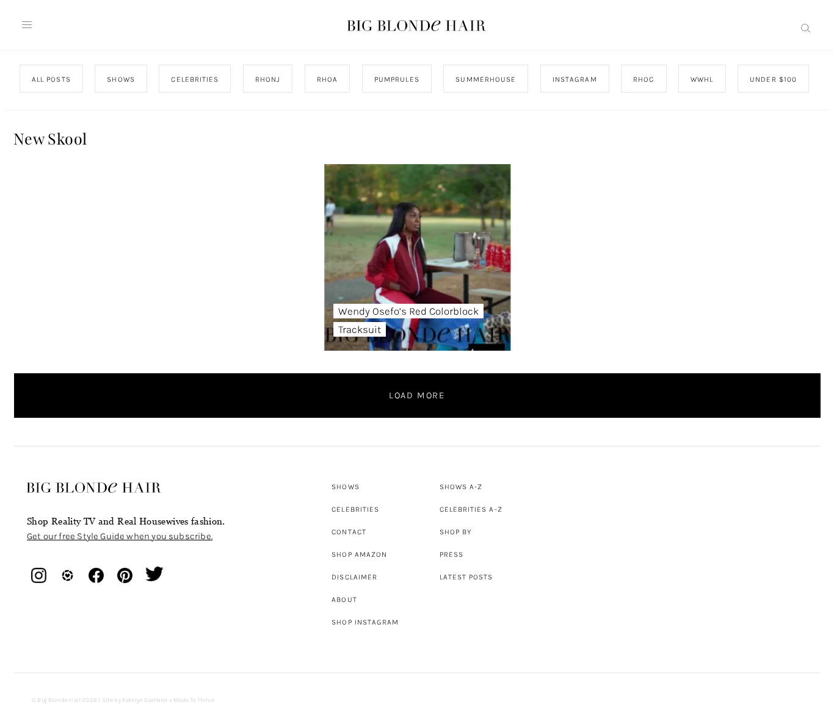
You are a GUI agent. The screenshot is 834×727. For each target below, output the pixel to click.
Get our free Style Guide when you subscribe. (119, 536)
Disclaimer (354, 577)
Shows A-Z (461, 486)
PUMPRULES (396, 79)
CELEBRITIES (195, 79)
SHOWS (120, 79)
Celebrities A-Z (471, 509)
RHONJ (267, 79)
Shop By (456, 532)
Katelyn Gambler (145, 700)
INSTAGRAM (574, 79)
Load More (417, 395)
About (344, 599)
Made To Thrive (193, 700)
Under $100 (773, 79)
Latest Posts (466, 577)
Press (451, 554)
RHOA (327, 79)
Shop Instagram (365, 622)
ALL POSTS (51, 79)
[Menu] (27, 25)
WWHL (702, 79)
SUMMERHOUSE (485, 79)
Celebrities (355, 509)
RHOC (643, 79)
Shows (345, 486)
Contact (349, 532)
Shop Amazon (359, 554)
